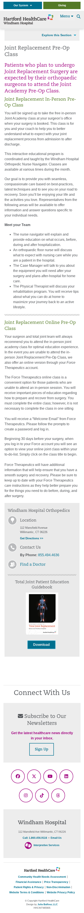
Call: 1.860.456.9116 (35, 837)
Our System (22, 5)
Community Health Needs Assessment (42, 876)
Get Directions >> (31, 538)
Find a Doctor (33, 565)
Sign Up (41, 749)
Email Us (56, 837)
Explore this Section (57, 35)
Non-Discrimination (58, 887)
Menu (65, 16)
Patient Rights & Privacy (29, 887)
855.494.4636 (48, 555)
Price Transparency (56, 882)
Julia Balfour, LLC (47, 904)
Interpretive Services (46, 845)
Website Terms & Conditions (26, 892)
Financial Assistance (28, 882)
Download (41, 644)
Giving (62, 5)
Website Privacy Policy (61, 892)
